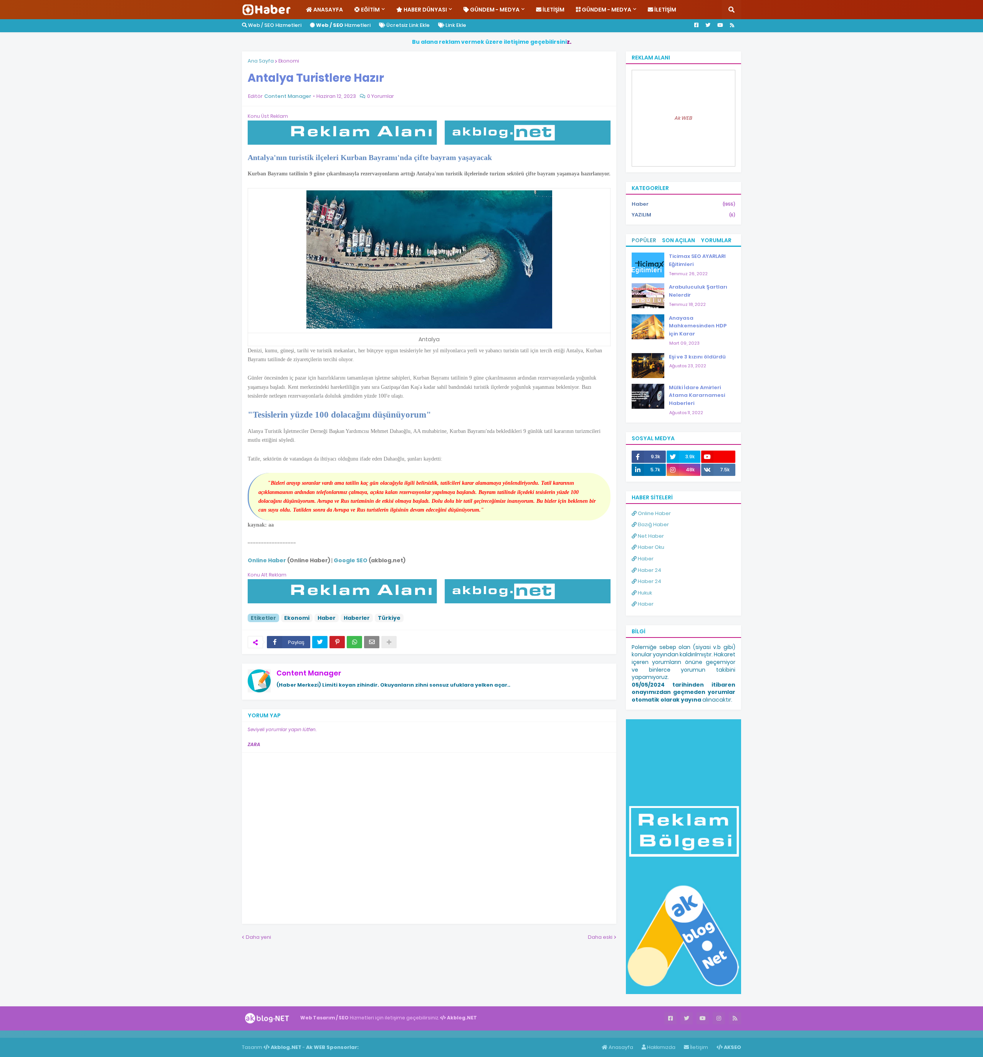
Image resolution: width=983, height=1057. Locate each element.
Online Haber (654, 513)
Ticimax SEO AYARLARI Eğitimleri (697, 260)
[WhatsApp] (354, 642)
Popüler (644, 240)
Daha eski (600, 937)
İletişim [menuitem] (552, 9)
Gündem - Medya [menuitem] (494, 9)
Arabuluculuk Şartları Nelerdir (698, 291)
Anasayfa (620, 1047)
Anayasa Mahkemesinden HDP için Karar (697, 326)
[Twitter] (320, 642)
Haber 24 (649, 570)
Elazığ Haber (653, 524)
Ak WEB (683, 118)
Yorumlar (716, 240)
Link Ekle (455, 25)
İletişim (698, 1047)
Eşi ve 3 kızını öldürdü (697, 356)
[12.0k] (718, 457)
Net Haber (650, 536)
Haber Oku (650, 547)
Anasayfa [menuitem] (327, 9)
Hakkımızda (660, 1047)
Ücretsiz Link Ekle (407, 25)
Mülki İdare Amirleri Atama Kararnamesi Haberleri (697, 395)
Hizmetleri (343, 25)
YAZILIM (683, 214)
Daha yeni (258, 937)
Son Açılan (678, 240)
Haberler (357, 618)
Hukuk (644, 592)
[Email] (371, 642)
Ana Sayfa (261, 60)
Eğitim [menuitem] (370, 9)
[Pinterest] (337, 642)
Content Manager (308, 673)
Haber (327, 618)
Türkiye (389, 618)
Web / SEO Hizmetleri (274, 25)
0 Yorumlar (380, 96)
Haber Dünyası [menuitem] (424, 9)
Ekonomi (288, 60)
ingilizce (80, 1034)
